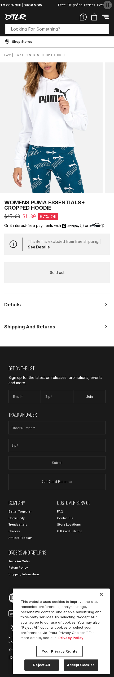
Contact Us (65, 518)
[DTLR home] (15, 17)
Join (89, 397)
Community (16, 518)
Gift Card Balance (57, 481)
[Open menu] (105, 17)
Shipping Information (23, 574)
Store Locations (69, 524)
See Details (39, 247)
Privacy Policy (71, 638)
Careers (14, 531)
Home (7, 55)
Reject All (41, 665)
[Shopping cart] (94, 17)
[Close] (101, 594)
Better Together (20, 511)
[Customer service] (83, 16)
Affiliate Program (20, 538)
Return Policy (18, 567)
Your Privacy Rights (59, 651)
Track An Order (19, 561)
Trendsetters (17, 524)
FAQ (60, 511)
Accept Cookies (81, 665)
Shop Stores (22, 42)
